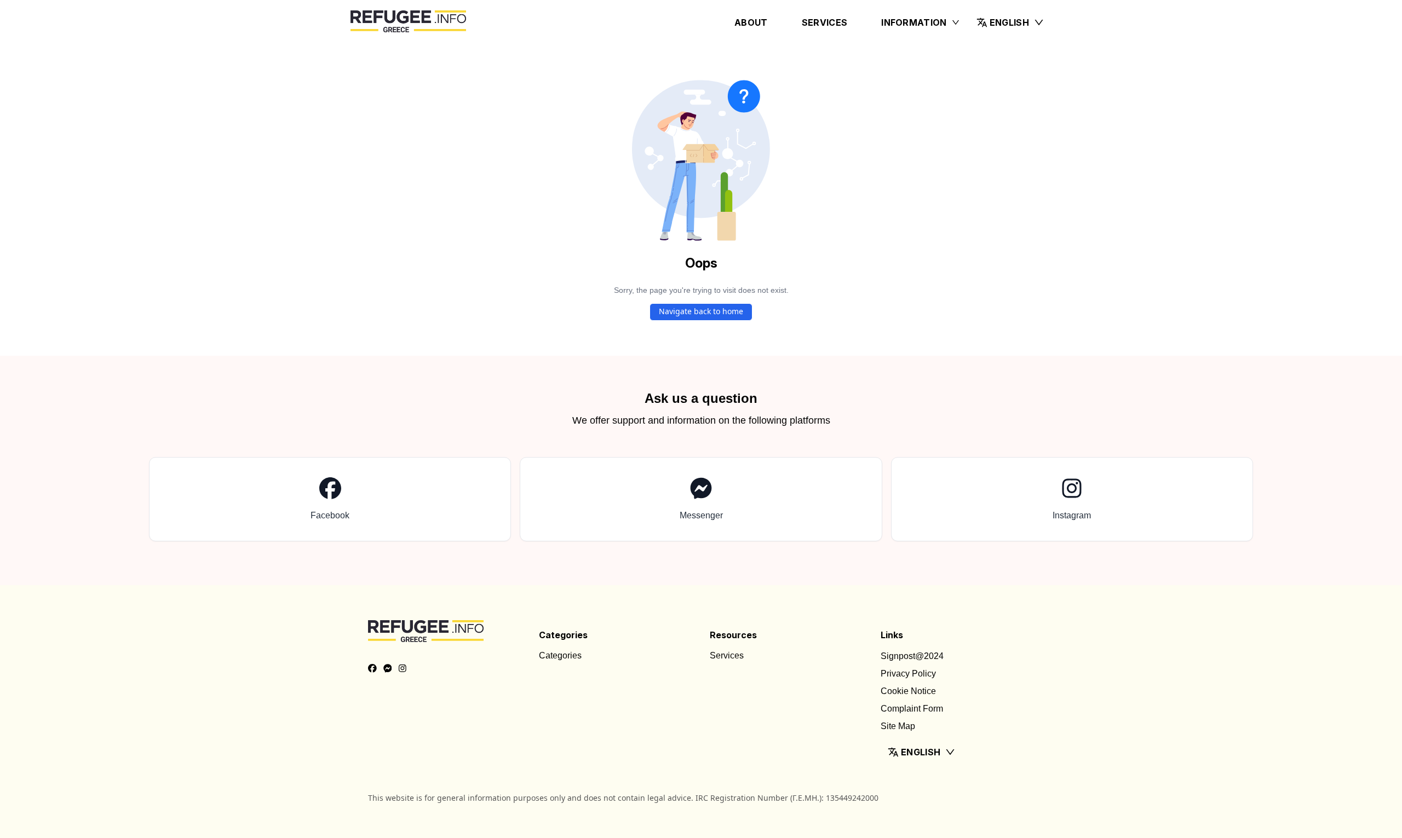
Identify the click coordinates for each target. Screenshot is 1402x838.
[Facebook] (372, 669)
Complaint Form (912, 708)
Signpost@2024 (912, 656)
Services (825, 22)
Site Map (898, 726)
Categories (560, 655)
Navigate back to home (701, 311)
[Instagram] (402, 669)
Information (914, 22)
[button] (1010, 22)
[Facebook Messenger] (387, 669)
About (751, 22)
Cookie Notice (908, 691)
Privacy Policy (908, 673)
